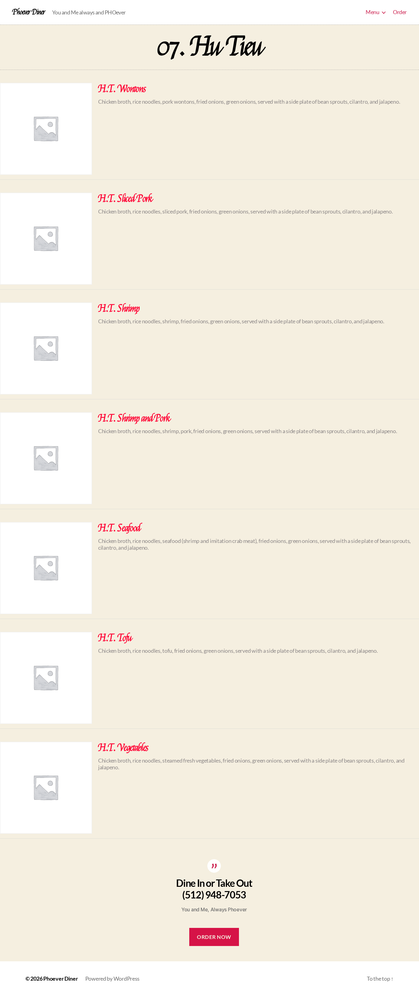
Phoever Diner (28, 12)
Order (400, 12)
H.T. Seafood (119, 528)
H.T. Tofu (115, 638)
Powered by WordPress (112, 978)
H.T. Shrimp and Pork (134, 418)
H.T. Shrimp (118, 308)
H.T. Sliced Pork (125, 198)
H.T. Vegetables (123, 747)
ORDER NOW (214, 937)
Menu (372, 12)
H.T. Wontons (122, 89)
